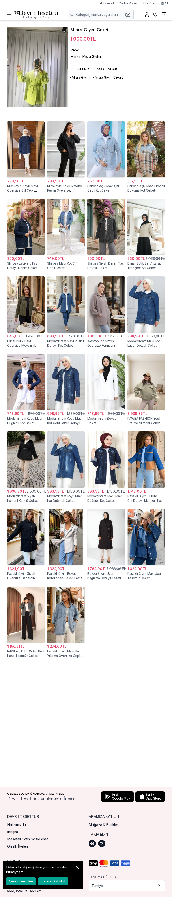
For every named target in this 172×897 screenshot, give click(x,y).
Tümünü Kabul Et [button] (53, 881)
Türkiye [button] (97, 886)
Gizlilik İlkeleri (17, 846)
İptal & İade (150, 3)
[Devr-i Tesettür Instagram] (101, 843)
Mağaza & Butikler (103, 824)
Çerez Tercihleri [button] (21, 881)
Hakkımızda (107, 3)
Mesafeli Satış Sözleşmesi (28, 839)
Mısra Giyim (81, 77)
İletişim (12, 832)
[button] (129, 14)
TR (166, 3)
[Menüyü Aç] (9, 14)
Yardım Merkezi (129, 3)
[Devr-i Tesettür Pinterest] (92, 843)
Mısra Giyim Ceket (109, 77)
